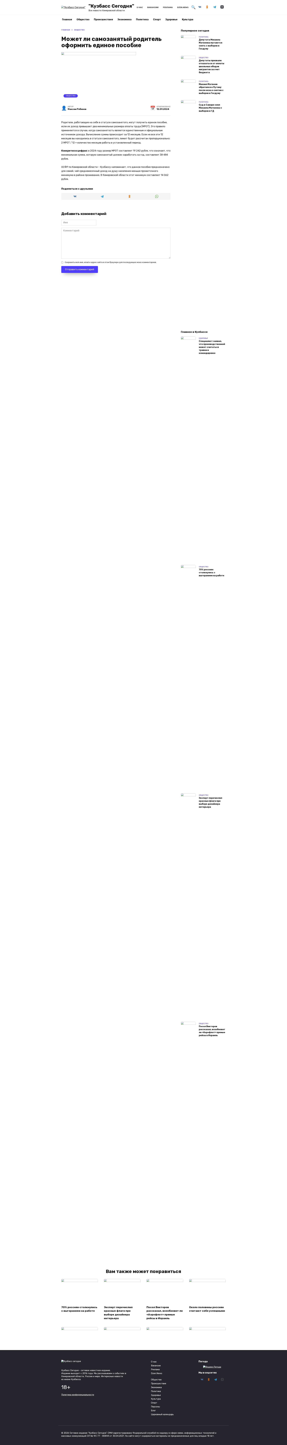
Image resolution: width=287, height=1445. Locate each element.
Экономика (124, 19)
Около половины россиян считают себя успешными (207, 1309)
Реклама (168, 7)
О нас (140, 7)
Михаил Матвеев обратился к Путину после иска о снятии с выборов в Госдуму (211, 89)
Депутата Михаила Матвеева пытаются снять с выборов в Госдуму (210, 44)
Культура (187, 19)
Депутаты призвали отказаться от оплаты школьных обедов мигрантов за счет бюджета (211, 66)
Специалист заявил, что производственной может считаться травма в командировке (212, 347)
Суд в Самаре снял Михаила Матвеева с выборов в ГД (210, 108)
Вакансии (152, 7)
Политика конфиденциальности (77, 1394)
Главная (67, 19)
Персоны (155, 1406)
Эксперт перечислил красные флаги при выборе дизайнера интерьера (210, 802)
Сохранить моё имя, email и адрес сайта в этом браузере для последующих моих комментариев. (111, 262)
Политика (142, 19)
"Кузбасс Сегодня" (111, 6)
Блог (153, 1410)
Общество (83, 19)
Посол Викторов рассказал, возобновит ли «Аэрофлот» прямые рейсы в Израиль (212, 1031)
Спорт (157, 19)
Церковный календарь (162, 1414)
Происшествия (103, 19)
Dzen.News (182, 7)
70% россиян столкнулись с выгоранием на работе (211, 572)
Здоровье (171, 19)
